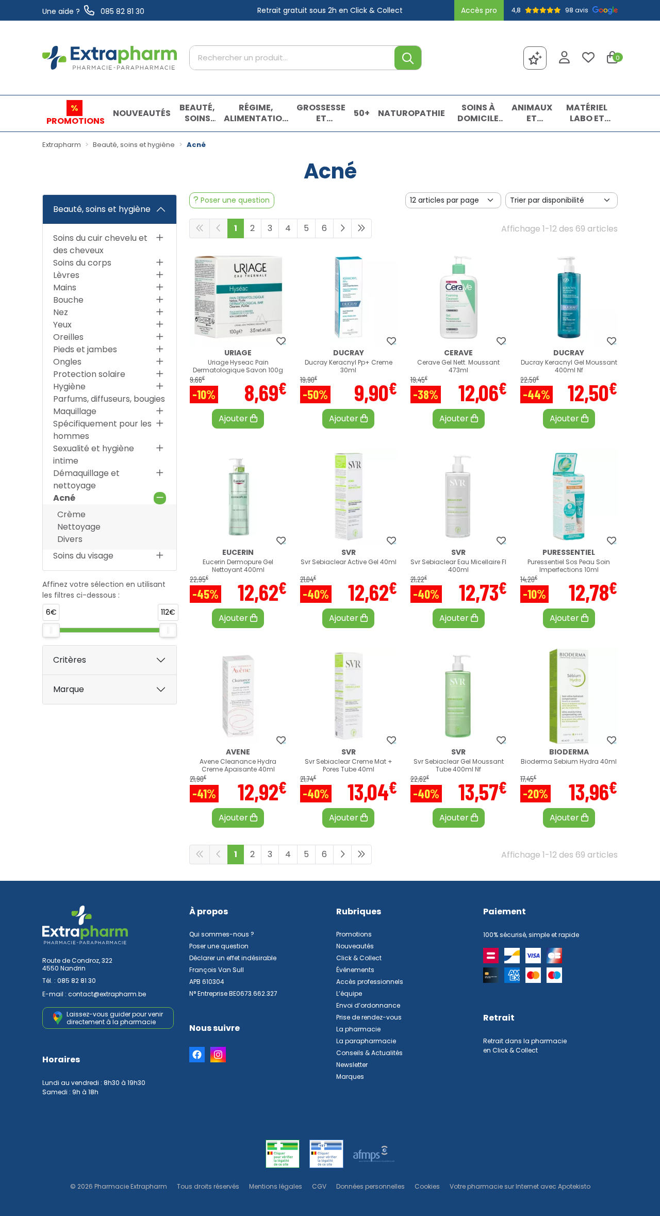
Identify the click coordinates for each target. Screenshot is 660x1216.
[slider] (51, 630)
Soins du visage (83, 556)
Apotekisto (520, 1186)
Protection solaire (89, 374)
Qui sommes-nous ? (221, 934)
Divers (69, 539)
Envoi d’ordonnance (368, 1005)
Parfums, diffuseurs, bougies (109, 399)
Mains (64, 287)
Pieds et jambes (85, 349)
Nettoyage (79, 527)
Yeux (62, 325)
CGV (319, 1186)
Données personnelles (370, 1186)
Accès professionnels (369, 981)
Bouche (68, 300)
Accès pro (479, 10)
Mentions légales (275, 1186)
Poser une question (219, 946)
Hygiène (69, 386)
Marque (68, 689)
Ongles (67, 362)
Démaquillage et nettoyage (86, 479)
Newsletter (352, 1064)
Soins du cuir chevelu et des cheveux (100, 244)
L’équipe (349, 993)
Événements (355, 969)
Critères (69, 660)
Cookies (427, 1186)
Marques (350, 1076)
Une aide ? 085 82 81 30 (93, 11)
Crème (71, 514)
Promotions (354, 934)
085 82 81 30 (76, 980)
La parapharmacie (366, 1041)
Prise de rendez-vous (369, 1017)
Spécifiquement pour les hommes (102, 430)
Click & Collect (359, 958)
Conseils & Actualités (369, 1052)
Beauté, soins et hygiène (102, 209)
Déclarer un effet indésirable (232, 958)
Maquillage (74, 411)
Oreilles (68, 337)
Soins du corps (82, 263)
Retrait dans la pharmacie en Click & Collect (525, 1046)
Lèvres (66, 275)
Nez (60, 312)
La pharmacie (358, 1029)
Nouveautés (355, 946)
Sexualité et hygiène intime (93, 454)
